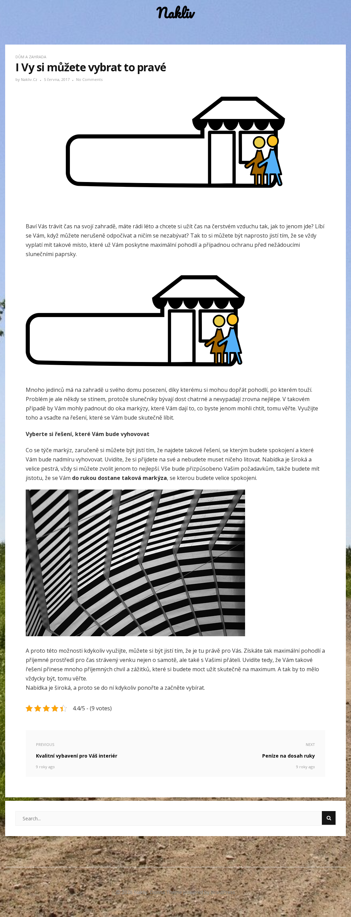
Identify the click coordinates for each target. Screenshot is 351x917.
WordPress (223, 892)
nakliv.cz (29, 79)
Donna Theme (166, 892)
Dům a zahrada (30, 56)
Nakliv (175, 13)
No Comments (89, 79)
